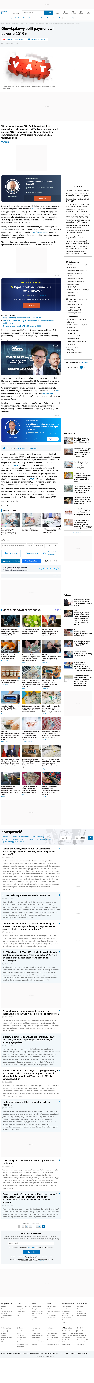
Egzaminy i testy (21, 1257)
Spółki (48, 1228)
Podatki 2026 (69, 433)
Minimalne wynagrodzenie (69, 1253)
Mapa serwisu (82, 1273)
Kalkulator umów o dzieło (74, 278)
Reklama (73, 1273)
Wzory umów (81, 1257)
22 (85, 367)
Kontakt (66, 1273)
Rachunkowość (71, 302)
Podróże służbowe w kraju (69, 1250)
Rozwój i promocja (6, 1257)
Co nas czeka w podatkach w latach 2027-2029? (77, 200)
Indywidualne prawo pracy (24, 1226)
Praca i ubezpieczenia (53, 1231)
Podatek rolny (70, 344)
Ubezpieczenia (21, 1231)
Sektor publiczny (34, 18)
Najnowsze (78, 190)
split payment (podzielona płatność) (13, 545)
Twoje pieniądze (52, 18)
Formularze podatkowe (73, 313)
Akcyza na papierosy (73, 347)
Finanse (79, 1231)
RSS (61, 1273)
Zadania (3, 1255)
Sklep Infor (35, 1237)
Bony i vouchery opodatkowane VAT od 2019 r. (22, 318)
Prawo (43, 18)
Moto (60, 18)
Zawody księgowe (6, 1235)
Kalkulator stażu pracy (53, 1259)
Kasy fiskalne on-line (39, 232)
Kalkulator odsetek (52, 1257)
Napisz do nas (33, 553)
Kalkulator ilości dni (72, 292)
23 (88, 367)
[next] (43, 1171)
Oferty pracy (81, 1264)
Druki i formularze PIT (73, 307)
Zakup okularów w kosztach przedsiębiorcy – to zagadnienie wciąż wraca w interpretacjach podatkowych (76, 211)
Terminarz (73, 362)
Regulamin (48, 1273)
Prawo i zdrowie (36, 1239)
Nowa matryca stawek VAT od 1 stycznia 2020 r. (23, 326)
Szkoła (18, 1253)
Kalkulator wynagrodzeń (74, 273)
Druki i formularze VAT (73, 310)
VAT (27, 23)
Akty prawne (36, 1248)
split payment (47, 393)
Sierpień (84, 362)
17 (68, 367)
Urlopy (18, 1233)
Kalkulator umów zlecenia (74, 276)
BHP (18, 1235)
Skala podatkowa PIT (73, 330)
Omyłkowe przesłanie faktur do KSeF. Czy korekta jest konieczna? (78, 231)
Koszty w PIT (70, 333)
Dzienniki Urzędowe (37, 1255)
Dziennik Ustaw (36, 1250)
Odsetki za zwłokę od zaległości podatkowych (76, 326)
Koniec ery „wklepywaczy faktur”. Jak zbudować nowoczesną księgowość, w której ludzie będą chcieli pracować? (78, 195)
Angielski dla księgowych (9, 786)
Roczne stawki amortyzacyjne (76, 341)
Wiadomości (5, 781)
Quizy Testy (70, 350)
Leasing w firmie (51, 1235)
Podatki (22, 23)
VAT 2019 (5, 142)
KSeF (83, 18)
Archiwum (80, 1253)
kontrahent (14, 465)
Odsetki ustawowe (67, 1259)
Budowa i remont (82, 1233)
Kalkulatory (74, 262)
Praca (33, 1235)
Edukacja (77, 18)
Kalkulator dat (70, 295)
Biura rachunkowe (68, 1223)
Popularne (70, 190)
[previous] (19, 1171)
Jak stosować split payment (27, 448)
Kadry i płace (5, 1259)
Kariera (55, 1273)
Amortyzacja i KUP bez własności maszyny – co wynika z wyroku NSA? (78, 242)
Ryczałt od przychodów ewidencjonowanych (74, 337)
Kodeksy (34, 1264)
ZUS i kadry (5, 784)
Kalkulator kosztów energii (75, 281)
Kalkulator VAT (71, 287)
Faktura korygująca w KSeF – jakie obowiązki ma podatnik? (77, 226)
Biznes (25, 18)
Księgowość (12, 18)
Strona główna (5, 23)
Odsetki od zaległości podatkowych (77, 290)
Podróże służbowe (67, 1257)
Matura (19, 1261)
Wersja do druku (12, 553)
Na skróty (80, 1248)
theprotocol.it (81, 1261)
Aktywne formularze (78, 299)
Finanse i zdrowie (52, 1237)
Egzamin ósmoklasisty (23, 1264)
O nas (3, 1273)
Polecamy (68, 595)
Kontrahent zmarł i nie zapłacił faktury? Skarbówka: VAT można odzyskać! (76, 253)
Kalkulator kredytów (72, 284)
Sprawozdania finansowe (69, 1239)
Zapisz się (42, 198)
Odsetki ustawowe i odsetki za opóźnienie (76, 321)
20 (78, 367)
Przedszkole (20, 1250)
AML (63, 1242)
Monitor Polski (36, 1253)
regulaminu (31, 1192)
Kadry (19, 18)
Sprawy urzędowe (37, 1233)
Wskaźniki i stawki (68, 1248)
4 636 (38, 1171)
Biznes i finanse (51, 1226)
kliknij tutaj (41, 1205)
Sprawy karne (36, 1228)
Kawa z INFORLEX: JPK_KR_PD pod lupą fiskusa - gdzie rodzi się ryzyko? (77, 247)
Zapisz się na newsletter (52, 553)
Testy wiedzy (20, 1266)
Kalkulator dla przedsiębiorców (76, 270)
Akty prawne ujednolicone (39, 1261)
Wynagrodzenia (21, 1228)
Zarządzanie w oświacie (23, 1259)
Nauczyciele (20, 1255)
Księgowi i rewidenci (18, 784)
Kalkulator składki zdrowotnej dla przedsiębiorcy (77, 266)
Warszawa (43, 295)
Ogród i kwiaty (81, 1235)
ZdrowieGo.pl (81, 1250)
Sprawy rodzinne (36, 1226)
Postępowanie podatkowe (74, 304)
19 (75, 367)
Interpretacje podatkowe (74, 352)
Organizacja (4, 1250)
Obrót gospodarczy (38, 781)
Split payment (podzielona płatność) (40, 23)
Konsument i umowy (38, 1231)
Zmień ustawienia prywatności (33, 1273)
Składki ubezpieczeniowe (69, 1255)
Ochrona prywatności (14, 1273)
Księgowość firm (6, 1223)
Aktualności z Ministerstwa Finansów (39, 784)
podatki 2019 (39, 545)
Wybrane (86, 190)
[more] (55, 545)
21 (81, 367)
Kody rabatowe (81, 1255)
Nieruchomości (68, 18)
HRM (18, 1237)
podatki (30, 545)
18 (71, 367)
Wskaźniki (73, 316)
